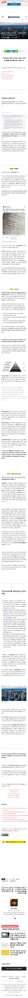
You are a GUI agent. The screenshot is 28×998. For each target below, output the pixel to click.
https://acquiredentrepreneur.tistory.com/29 (14, 819)
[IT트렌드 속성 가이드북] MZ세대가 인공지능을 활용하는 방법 (20, 890)
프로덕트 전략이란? (8, 71)
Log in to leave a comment (14, 968)
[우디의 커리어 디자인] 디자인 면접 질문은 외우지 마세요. (18, 953)
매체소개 (11, 976)
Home (2, 20)
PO (10, 879)
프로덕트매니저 (13, 881)
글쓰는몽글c (6, 37)
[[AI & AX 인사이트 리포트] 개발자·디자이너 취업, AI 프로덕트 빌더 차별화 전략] (5, 935)
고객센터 (23, 976)
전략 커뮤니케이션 (7, 79)
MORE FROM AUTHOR (10, 929)
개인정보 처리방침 (14, 978)
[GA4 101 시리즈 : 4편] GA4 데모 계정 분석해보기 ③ (8, 889)
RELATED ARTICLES (10, 926)
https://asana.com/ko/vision (10, 817)
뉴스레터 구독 (14, 4)
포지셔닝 (17, 879)
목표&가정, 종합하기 (8, 77)
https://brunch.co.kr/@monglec (14, 910)
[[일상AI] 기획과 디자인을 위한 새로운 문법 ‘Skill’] (5, 944)
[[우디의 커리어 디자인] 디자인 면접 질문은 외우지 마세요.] (5, 952)
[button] (14, 3)
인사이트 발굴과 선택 (8, 75)
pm (7, 879)
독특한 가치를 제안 (19, 185)
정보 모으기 (6, 73)
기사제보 (17, 976)
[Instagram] (12, 919)
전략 (13, 879)
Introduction (4, 976)
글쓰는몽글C (10, 829)
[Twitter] (15, 919)
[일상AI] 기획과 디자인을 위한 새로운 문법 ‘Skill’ (18, 945)
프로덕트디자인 (5, 881)
